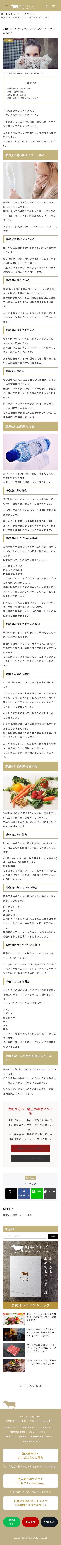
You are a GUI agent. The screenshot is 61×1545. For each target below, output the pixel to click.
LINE (38, 1191)
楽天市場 (30, 1521)
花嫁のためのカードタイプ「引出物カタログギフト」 (30, 1503)
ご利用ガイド (9, 1427)
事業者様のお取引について (42, 1436)
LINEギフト (12, 1521)
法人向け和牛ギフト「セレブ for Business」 (30, 1481)
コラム (28, 14)
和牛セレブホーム (10, 14)
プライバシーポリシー (38, 1432)
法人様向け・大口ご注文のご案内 (30, 1455)
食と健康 (30, 1177)
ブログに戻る (33, 1386)
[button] (6, 6)
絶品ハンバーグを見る (30, 1148)
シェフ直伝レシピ (46, 1427)
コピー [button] (51, 1191)
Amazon (49, 1521)
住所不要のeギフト (27, 1427)
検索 (53, 1236)
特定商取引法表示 (17, 1432)
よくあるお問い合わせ (30, 1441)
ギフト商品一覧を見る (30, 1158)
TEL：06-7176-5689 (30, 1417)
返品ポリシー (10, 1436)
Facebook (24, 1195)
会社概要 (23, 1436)
